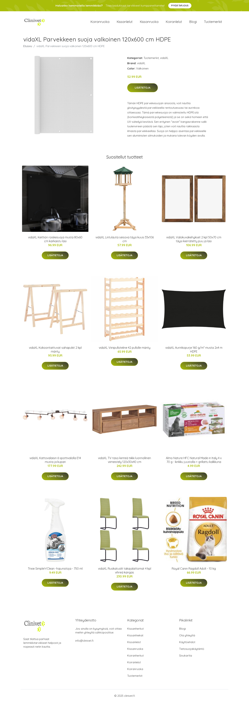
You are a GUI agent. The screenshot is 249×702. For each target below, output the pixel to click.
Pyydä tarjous (179, 5)
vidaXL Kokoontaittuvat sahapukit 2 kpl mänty (55, 349)
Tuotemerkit (213, 22)
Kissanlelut (125, 22)
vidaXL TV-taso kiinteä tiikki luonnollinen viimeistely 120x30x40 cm (124, 460)
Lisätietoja (142, 87)
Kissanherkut (135, 628)
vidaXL (164, 58)
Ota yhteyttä (187, 635)
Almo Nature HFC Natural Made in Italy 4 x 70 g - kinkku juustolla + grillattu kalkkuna (194, 460)
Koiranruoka (99, 22)
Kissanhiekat (135, 635)
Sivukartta (185, 655)
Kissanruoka (149, 22)
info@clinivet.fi (84, 640)
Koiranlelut (174, 22)
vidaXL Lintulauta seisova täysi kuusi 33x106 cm (125, 239)
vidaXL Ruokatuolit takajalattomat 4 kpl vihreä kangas (124, 570)
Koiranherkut (135, 655)
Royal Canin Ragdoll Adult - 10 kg (194, 568)
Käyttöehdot (187, 642)
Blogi (193, 22)
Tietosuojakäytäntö (191, 649)
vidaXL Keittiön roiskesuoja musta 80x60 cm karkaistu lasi (55, 239)
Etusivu (27, 46)
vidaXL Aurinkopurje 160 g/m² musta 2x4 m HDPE (193, 349)
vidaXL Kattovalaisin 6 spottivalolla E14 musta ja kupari (55, 460)
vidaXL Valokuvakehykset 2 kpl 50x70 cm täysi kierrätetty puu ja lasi (193, 239)
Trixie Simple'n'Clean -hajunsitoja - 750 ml (55, 568)
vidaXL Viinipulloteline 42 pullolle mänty (124, 347)
